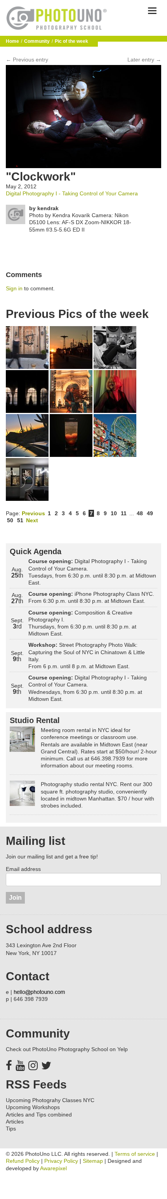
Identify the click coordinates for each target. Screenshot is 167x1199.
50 (10, 520)
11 (124, 513)
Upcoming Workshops (33, 1107)
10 (114, 513)
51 (20, 520)
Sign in (14, 288)
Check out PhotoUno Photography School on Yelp (67, 1049)
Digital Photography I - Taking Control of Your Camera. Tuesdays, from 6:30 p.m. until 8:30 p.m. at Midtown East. (92, 572)
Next (32, 520)
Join (15, 897)
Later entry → (144, 59)
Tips (11, 1128)
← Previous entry (27, 59)
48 (140, 513)
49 (150, 513)
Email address (23, 869)
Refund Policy (23, 1161)
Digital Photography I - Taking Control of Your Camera (72, 193)
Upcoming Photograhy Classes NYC (50, 1100)
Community (37, 41)
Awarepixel (53, 1168)
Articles (15, 1121)
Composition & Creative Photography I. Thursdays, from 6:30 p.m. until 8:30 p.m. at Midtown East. (82, 623)
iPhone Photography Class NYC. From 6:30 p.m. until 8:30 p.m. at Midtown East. (91, 597)
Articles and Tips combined (39, 1114)
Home (12, 41)
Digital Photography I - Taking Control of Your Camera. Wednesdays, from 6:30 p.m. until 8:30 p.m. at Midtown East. (87, 688)
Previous (33, 513)
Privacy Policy (61, 1161)
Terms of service (135, 1154)
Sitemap (93, 1161)
